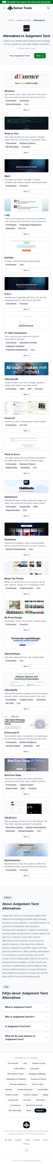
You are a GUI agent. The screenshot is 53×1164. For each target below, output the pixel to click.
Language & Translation (15, 346)
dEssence (9, 91)
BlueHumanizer (12, 860)
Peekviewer (10, 539)
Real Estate (10, 831)
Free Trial (22, 228)
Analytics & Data (26, 700)
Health (28, 1110)
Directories (40, 1100)
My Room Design (13, 617)
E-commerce (16, 1105)
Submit (37, 1140)
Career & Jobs (37, 1084)
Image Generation (13, 510)
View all (39, 1110)
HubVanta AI (10, 497)
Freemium (26, 147)
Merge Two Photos (14, 578)
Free (26, 104)
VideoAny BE (11, 379)
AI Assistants (11, 101)
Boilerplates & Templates (16, 1079)
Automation (24, 101)
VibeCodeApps (12, 654)
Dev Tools (9, 703)
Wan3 (7, 176)
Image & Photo (11, 468)
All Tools (8, 1140)
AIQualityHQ (10, 690)
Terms (45, 1140)
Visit (38, 56)
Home (11, 20)
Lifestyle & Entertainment (16, 549)
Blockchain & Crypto (15, 1074)
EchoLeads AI (11, 732)
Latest (27, 1140)
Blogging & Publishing (37, 1074)
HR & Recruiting (12, 147)
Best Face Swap (12, 775)
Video (22, 389)
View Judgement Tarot (20, 56)
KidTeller (9, 258)
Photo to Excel (12, 454)
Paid (21, 265)
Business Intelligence (28, 742)
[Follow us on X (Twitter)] (26, 1150)
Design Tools (25, 507)
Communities (43, 1090)
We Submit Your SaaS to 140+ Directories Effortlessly (29, 2)
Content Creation (26, 588)
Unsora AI (9, 418)
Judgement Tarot (23, 20)
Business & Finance (27, 143)
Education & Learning (28, 343)
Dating (45, 1095)
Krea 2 (7, 294)
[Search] (48, 8)
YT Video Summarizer (15, 333)
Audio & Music (19, 1069)
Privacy (26, 1144)
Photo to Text (11, 133)
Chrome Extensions (13, 104)
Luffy (7, 215)
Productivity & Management (30, 225)
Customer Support (13, 746)
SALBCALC (10, 818)
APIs (29, 389)
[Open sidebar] (4, 8)
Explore (18, 1140)
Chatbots (8, 1090)
